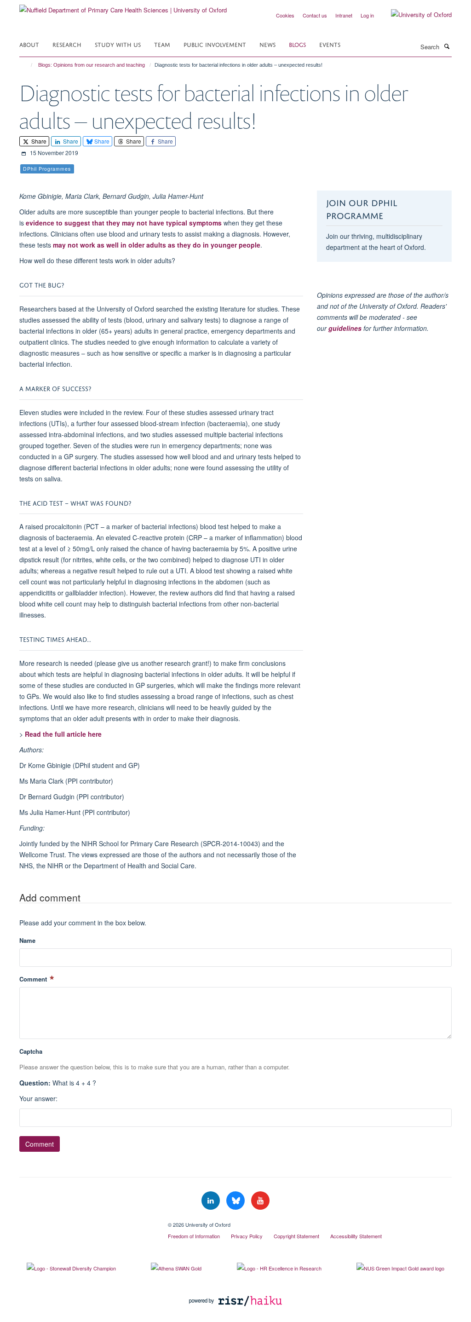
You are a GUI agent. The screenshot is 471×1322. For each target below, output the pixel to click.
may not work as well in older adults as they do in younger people (156, 244)
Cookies (285, 15)
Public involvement (215, 44)
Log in (367, 15)
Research (66, 44)
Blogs (297, 44)
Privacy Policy (247, 1236)
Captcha (30, 1051)
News (267, 44)
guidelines (345, 328)
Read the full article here (63, 734)
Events (329, 44)
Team (162, 44)
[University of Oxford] (414, 14)
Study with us (118, 44)
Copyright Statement (296, 1236)
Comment (34, 979)
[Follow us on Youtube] (260, 1200)
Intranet (343, 15)
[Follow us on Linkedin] (211, 1200)
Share (38, 141)
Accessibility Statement (356, 1236)
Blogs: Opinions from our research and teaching (91, 65)
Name (27, 940)
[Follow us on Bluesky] (236, 1200)
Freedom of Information (194, 1236)
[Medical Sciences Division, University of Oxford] (86, 1221)
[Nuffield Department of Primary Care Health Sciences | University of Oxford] (123, 6)
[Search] (447, 46)
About (29, 44)
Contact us (315, 15)
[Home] (27, 65)
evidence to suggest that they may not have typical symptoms (124, 222)
